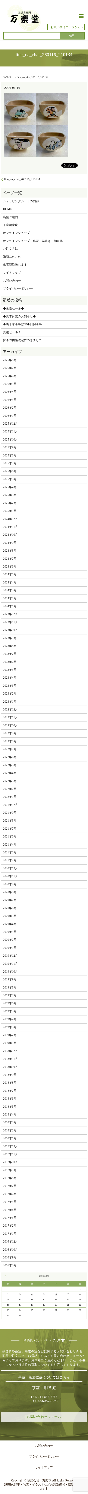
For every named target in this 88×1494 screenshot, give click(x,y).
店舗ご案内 (10, 217)
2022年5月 (9, 765)
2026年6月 (9, 376)
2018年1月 (9, 1138)
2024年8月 (9, 550)
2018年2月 (9, 1130)
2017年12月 (10, 1146)
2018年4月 (9, 1114)
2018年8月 (9, 1082)
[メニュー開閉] (81, 16)
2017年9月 (9, 1170)
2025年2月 (9, 503)
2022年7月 (9, 749)
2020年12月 (10, 868)
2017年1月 (9, 1233)
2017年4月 (9, 1210)
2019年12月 (10, 955)
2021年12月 (10, 804)
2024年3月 (9, 590)
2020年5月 (9, 916)
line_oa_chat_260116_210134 (22, 179)
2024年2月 (9, 598)
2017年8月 (9, 1178)
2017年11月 (10, 1154)
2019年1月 (9, 1043)
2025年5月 (9, 479)
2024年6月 (9, 566)
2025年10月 (10, 439)
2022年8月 (9, 741)
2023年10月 (10, 630)
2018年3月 (9, 1122)
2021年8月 (9, 820)
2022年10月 (10, 725)
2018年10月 (10, 1067)
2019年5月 (9, 1011)
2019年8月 (9, 987)
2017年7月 (9, 1186)
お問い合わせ (12, 280)
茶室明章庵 (10, 225)
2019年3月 (9, 1027)
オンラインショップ (16, 232)
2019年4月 (9, 1019)
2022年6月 (9, 757)
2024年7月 (9, 558)
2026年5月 (9, 384)
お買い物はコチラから (66, 27)
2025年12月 (10, 423)
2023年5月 (9, 669)
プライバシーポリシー (18, 288)
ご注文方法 (10, 248)
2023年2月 (9, 693)
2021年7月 (9, 828)
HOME (7, 77)
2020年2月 (9, 939)
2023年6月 (9, 662)
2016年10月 (10, 1249)
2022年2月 (9, 789)
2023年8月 (9, 646)
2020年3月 (9, 931)
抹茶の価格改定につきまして (22, 340)
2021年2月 (9, 860)
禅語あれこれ (12, 256)
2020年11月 (10, 876)
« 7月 (6, 1276)
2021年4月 (9, 844)
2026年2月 (9, 407)
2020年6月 (9, 908)
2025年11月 (10, 431)
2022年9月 (9, 733)
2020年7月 (9, 900)
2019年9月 (9, 979)
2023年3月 (9, 685)
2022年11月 (10, 717)
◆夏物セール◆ (13, 308)
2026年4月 (9, 391)
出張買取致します (15, 264)
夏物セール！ (12, 332)
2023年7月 (9, 653)
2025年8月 (9, 455)
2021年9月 (9, 812)
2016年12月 (10, 1241)
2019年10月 (10, 971)
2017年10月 (10, 1162)
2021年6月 (9, 836)
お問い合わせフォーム (44, 1417)
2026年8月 (9, 360)
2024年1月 (9, 606)
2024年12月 (10, 519)
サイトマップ (12, 272)
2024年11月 (10, 526)
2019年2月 (9, 1035)
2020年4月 (9, 924)
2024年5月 (9, 574)
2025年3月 (9, 495)
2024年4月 (9, 582)
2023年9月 (9, 638)
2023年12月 (10, 614)
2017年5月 (9, 1201)
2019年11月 (10, 963)
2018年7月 (9, 1090)
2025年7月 (9, 463)
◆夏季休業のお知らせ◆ (19, 316)
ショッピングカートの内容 (21, 201)
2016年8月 (9, 1265)
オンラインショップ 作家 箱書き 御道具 (33, 241)
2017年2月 (9, 1225)
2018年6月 (9, 1098)
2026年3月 (9, 399)
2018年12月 (10, 1051)
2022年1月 (9, 796)
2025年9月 (9, 447)
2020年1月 (9, 947)
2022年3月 (9, 781)
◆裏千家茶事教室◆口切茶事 (22, 324)
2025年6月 (9, 471)
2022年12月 (10, 709)
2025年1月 (9, 511)
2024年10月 (10, 534)
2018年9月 (9, 1074)
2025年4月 (9, 487)
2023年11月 (10, 622)
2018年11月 (10, 1058)
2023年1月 (9, 701)
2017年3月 (9, 1217)
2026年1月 (9, 415)
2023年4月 (9, 677)
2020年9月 (9, 884)
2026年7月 (9, 368)
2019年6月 (9, 1003)
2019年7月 (9, 995)
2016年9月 (9, 1257)
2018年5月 (9, 1106)
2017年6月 (9, 1194)
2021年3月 (9, 852)
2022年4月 (9, 773)
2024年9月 (9, 542)
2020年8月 (9, 892)
